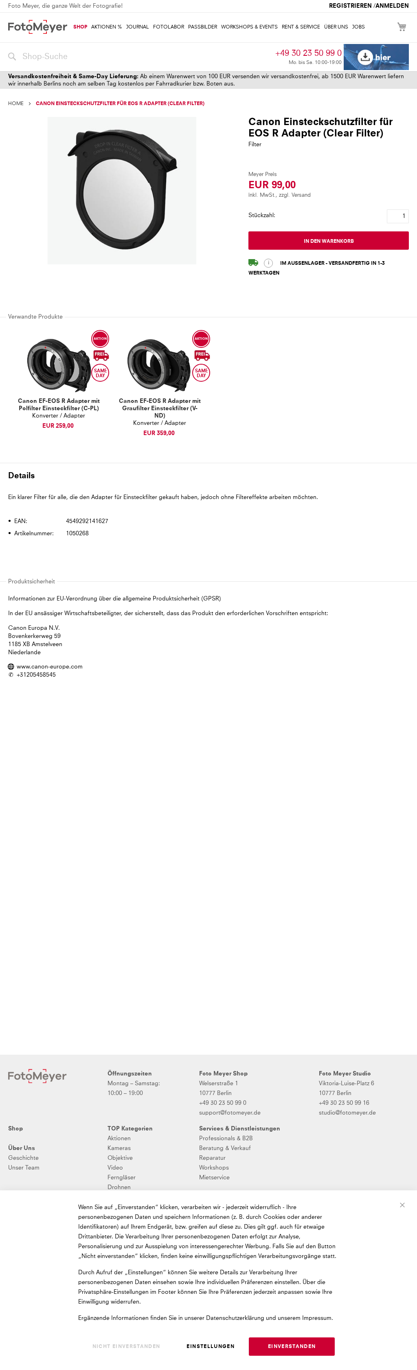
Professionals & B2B (226, 1138)
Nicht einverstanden (126, 1346)
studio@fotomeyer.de (347, 1113)
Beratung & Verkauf (225, 1148)
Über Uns (21, 1148)
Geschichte (23, 1158)
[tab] (207, 475)
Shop (15, 1129)
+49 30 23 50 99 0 (308, 53)
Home (16, 103)
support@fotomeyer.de (230, 1113)
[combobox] (139, 57)
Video (115, 1168)
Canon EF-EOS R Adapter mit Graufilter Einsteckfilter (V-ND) (160, 408)
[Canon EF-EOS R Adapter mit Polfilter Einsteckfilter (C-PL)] (58, 365)
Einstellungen (211, 1346)
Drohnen (119, 1187)
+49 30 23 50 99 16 (344, 1103)
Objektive (120, 1158)
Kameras (119, 1148)
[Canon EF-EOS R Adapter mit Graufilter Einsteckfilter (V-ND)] (159, 365)
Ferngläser (122, 1178)
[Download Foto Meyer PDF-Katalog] (376, 57)
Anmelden (392, 6)
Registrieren (350, 6)
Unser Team (24, 1168)
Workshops (214, 1168)
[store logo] (37, 27)
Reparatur (212, 1158)
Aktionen (119, 1138)
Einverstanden (292, 1346)
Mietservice (214, 1178)
